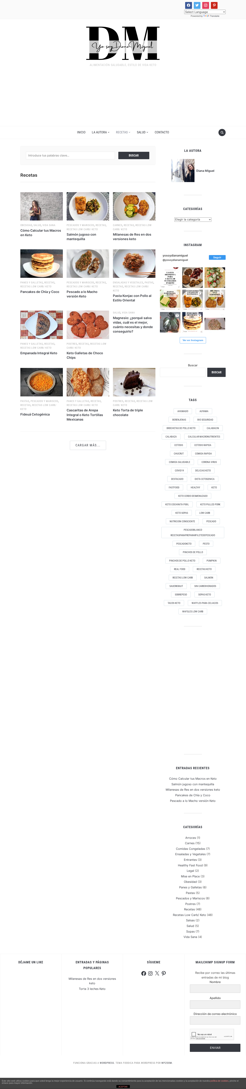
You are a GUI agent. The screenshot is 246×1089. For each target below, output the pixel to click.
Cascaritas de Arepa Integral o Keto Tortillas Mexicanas (85, 414)
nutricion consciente (182, 521)
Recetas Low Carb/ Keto (82, 229)
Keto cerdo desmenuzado (192, 495)
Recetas (122, 132)
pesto (206, 543)
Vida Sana (49, 225)
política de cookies (219, 1081)
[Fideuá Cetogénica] (41, 382)
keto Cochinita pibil (177, 504)
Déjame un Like (30, 962)
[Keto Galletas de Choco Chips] (88, 324)
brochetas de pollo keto (181, 428)
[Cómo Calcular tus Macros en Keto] (41, 206)
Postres (72, 343)
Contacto (162, 132)
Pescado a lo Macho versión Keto (193, 801)
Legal (190, 870)
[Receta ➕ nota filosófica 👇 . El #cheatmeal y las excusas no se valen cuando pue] (170, 300)
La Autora (99, 132)
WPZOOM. (167, 1062)
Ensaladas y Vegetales (128, 282)
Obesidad (26, 225)
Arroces (190, 838)
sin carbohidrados (205, 586)
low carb (204, 512)
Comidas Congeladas (190, 849)
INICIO (81, 132)
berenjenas (179, 419)
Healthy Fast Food (190, 865)
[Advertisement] (123, 99)
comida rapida (203, 453)
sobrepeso (181, 594)
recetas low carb (183, 577)
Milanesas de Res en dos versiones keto (193, 789)
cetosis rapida (202, 445)
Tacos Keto (174, 603)
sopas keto (204, 594)
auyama (204, 411)
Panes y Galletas (31, 282)
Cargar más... (87, 445)
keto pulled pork (210, 504)
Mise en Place (190, 876)
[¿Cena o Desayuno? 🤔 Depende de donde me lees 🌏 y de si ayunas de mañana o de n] (192, 322)
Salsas (190, 920)
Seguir (217, 257)
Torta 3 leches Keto (92, 989)
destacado (177, 479)
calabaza (171, 436)
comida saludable (179, 462)
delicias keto (203, 470)
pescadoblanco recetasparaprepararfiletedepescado (193, 532)
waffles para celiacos (205, 603)
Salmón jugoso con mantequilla (192, 784)
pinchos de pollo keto (182, 560)
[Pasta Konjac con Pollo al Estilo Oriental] (134, 263)
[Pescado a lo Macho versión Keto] (88, 263)
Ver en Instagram (193, 340)
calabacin (213, 428)
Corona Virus (209, 462)
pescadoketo (183, 543)
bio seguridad (205, 419)
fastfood (174, 487)
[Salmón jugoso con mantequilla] (88, 206)
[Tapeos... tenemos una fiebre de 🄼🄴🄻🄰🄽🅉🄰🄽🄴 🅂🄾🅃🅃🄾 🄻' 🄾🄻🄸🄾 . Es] (192, 277)
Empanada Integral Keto (38, 353)
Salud (141, 132)
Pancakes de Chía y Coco (39, 292)
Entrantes (190, 860)
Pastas (149, 282)
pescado (211, 521)
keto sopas (181, 512)
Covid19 (179, 470)
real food (179, 569)
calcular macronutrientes (204, 436)
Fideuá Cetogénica (35, 414)
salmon (208, 577)
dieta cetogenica (204, 479)
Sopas (190, 931)
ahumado (182, 411)
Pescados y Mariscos (80, 225)
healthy (195, 487)
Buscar (193, 365)
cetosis (178, 445)
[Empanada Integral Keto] (41, 324)
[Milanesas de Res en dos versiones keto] (134, 206)
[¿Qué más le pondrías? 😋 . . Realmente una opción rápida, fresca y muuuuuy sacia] (215, 322)
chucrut (179, 453)
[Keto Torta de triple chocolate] (134, 382)
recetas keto (204, 569)
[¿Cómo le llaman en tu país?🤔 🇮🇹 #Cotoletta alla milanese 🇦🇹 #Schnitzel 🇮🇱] (215, 300)
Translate (214, 16)
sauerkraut (176, 586)
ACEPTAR (123, 1087)
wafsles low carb (192, 611)
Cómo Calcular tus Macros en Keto (193, 778)
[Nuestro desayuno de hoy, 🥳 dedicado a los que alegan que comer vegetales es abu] (215, 277)
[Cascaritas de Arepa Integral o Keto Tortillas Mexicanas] (88, 382)
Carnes (117, 225)
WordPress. (107, 1062)
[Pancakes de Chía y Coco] (41, 263)
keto (214, 487)
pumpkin (212, 560)
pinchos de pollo (193, 552)
